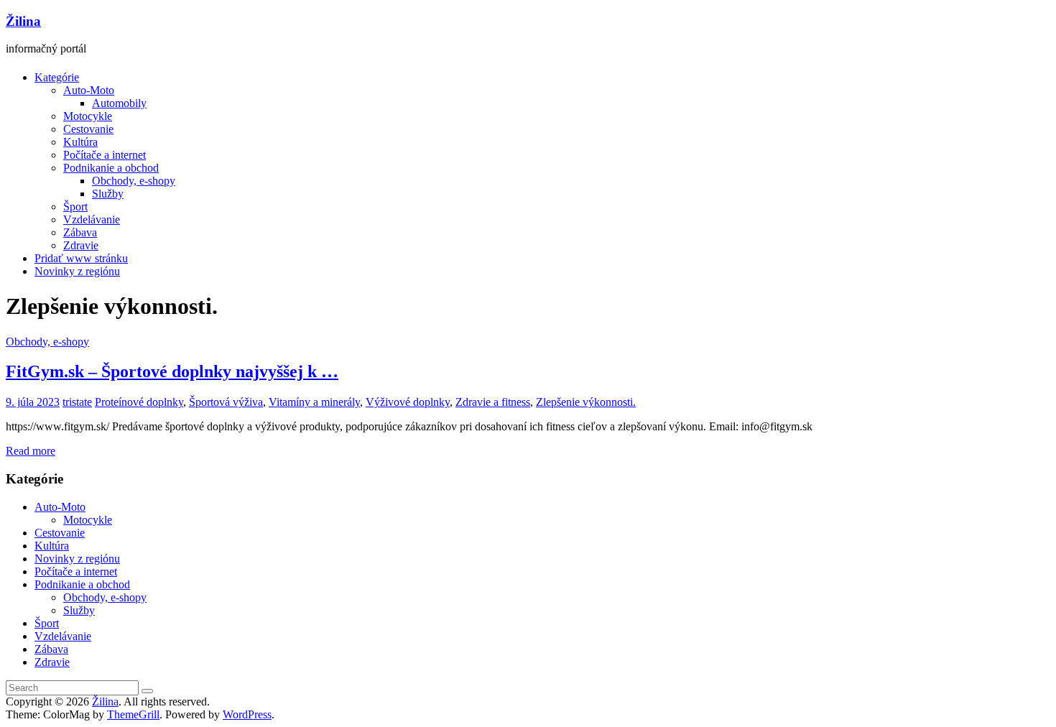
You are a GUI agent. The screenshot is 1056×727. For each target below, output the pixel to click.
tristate (77, 402)
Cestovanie (88, 129)
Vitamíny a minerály (314, 402)
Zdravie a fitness (492, 402)
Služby (108, 193)
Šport (75, 206)
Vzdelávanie (91, 219)
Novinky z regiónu (77, 271)
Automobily (119, 103)
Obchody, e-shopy (133, 181)
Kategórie (56, 77)
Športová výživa (226, 402)
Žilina (23, 21)
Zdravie (80, 245)
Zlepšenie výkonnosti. (586, 402)
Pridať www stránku (81, 258)
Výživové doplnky (408, 402)
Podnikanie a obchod (111, 168)
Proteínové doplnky (139, 402)
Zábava (80, 232)
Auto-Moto (88, 90)
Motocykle (87, 116)
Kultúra (80, 142)
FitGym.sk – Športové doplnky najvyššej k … (172, 371)
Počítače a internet (104, 155)
